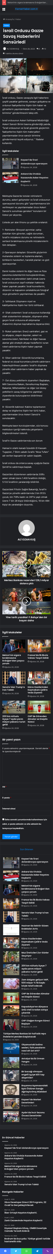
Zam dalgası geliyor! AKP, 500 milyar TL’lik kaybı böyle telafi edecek (35, 982)
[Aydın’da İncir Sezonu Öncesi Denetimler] (11, 1116)
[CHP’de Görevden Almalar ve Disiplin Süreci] (39, 707)
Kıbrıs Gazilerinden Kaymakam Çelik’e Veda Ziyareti (38, 690)
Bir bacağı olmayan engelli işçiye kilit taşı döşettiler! (32, 1074)
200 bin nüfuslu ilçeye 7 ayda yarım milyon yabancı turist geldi (13, 720)
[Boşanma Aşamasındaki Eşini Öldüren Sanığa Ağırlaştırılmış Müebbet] (11, 1089)
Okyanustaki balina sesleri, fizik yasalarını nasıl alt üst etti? (33, 1047)
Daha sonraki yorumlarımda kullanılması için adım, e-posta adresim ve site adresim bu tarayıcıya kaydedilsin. (24, 823)
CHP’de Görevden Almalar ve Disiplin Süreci (38, 719)
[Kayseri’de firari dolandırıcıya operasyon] (10, 163)
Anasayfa (9, 19)
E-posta (6, 797)
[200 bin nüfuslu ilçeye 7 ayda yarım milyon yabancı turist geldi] (13, 707)
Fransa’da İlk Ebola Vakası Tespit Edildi (38, 656)
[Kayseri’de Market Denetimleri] (11, 1103)
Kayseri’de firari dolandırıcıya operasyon (34, 860)
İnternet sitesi (8, 808)
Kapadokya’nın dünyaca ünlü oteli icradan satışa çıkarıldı (34, 1009)
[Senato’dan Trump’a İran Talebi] (13, 677)
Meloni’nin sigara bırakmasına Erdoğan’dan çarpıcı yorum (13, 659)
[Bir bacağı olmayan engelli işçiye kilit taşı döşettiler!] (11, 1075)
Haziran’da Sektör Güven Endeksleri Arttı (34, 927)
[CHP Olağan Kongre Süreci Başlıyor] (11, 1024)
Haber (18, 19)
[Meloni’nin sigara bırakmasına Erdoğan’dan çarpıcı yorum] (13, 646)
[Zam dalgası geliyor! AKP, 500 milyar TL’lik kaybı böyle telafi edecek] (11, 983)
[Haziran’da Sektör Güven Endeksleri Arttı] (11, 929)
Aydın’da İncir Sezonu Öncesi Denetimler (33, 1114)
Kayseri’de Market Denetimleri (31, 1101)
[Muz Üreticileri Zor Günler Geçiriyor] (11, 956)
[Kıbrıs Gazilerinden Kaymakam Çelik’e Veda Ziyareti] (39, 677)
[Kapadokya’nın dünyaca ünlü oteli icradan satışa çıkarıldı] (11, 1010)
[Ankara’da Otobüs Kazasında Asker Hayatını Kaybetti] (10, 177)
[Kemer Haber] (26, 9)
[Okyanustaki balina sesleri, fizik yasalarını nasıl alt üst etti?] (11, 1048)
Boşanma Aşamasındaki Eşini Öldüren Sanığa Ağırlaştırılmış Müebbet (34, 1088)
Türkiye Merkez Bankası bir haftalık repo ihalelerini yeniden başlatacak (24, 1035)
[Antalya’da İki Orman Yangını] (11, 1062)
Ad (4, 787)
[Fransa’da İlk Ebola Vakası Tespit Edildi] (39, 646)
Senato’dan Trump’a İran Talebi (13, 688)
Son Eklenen (26, 849)
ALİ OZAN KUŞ (13, 49)
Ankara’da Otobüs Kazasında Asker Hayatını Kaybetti (34, 177)
